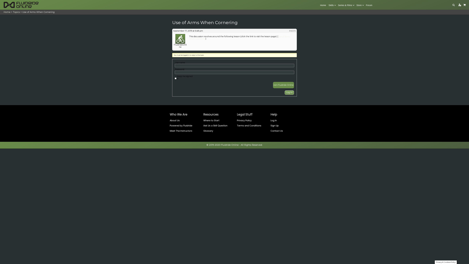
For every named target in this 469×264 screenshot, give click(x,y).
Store (359, 5)
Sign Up (275, 125)
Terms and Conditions (249, 125)
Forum (369, 5)
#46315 (292, 31)
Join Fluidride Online (283, 85)
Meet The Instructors (181, 130)
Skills (331, 5)
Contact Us (277, 130)
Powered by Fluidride (181, 125)
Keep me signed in (185, 77)
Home (323, 5)
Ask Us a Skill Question (215, 125)
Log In (289, 92)
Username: (180, 63)
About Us (175, 120)
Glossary (208, 130)
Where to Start (211, 120)
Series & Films (345, 5)
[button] (335, 5)
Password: (180, 69)
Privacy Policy (244, 120)
